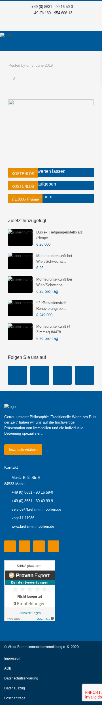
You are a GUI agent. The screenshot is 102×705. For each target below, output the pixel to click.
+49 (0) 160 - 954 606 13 (52, 13)
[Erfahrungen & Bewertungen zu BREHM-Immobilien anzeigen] (29, 590)
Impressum (12, 658)
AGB (7, 668)
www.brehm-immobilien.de (33, 526)
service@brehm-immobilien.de (36, 509)
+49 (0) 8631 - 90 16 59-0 (52, 7)
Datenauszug (14, 688)
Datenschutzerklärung (21, 678)
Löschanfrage (15, 698)
